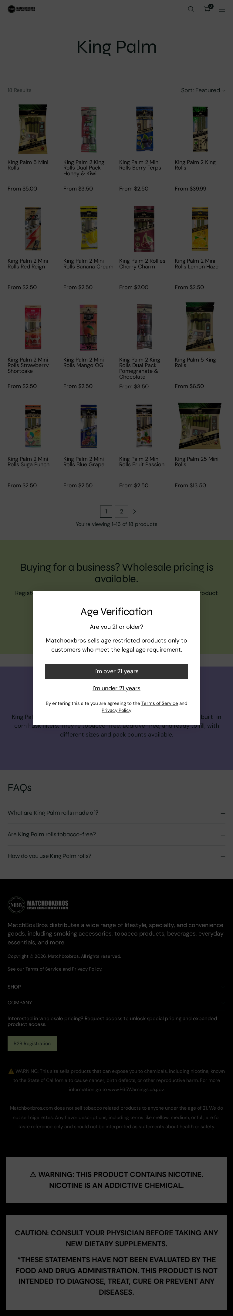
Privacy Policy (116, 710)
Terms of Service (159, 703)
